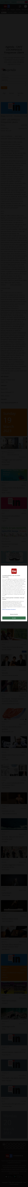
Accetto (14, 618)
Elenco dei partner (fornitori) (9, 609)
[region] (14, 593)
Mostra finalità (14, 614)
